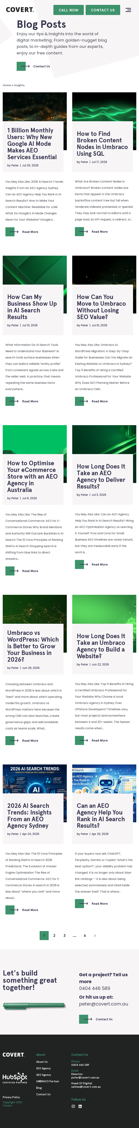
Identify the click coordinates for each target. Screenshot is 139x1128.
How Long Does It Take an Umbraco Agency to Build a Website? (101, 646)
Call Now (68, 10)
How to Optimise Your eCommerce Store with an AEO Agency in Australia (32, 476)
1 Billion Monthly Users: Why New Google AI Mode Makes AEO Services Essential (32, 144)
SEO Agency (43, 1068)
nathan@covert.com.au (86, 1086)
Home (7, 85)
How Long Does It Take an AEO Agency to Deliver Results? (101, 476)
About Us (42, 1061)
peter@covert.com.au (103, 1004)
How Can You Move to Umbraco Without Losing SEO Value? (101, 307)
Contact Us (103, 10)
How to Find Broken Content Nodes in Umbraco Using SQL (102, 144)
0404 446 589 (80, 1065)
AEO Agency (43, 1075)
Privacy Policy (11, 1097)
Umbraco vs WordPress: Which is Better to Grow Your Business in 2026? (33, 646)
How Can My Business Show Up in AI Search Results (32, 307)
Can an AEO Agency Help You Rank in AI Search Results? (101, 816)
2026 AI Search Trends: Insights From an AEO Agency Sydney (29, 816)
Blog (39, 1088)
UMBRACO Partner (47, 1081)
